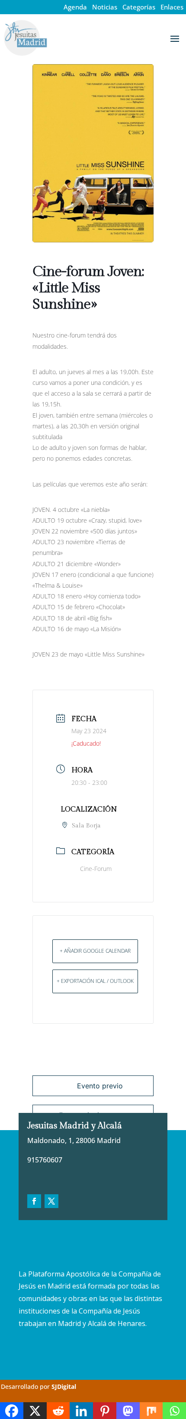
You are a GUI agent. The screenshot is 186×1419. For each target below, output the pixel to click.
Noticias (104, 7)
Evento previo (100, 1085)
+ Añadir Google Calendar (95, 950)
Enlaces (171, 7)
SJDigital (63, 1386)
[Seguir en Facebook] (34, 1201)
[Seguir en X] (51, 1201)
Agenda (75, 7)
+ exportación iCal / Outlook (95, 981)
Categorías (138, 7)
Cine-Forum (96, 868)
